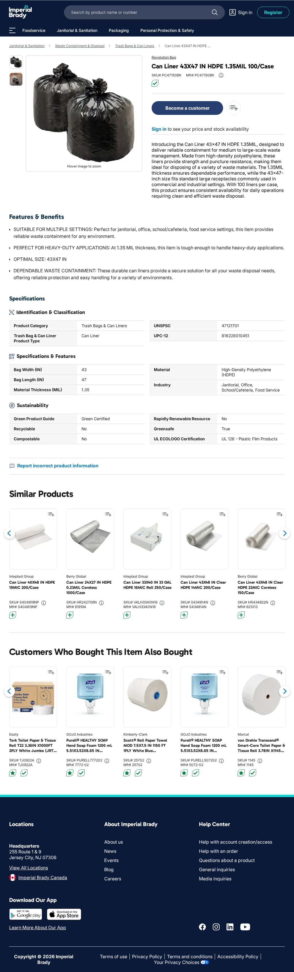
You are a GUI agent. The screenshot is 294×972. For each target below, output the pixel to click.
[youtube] (245, 926)
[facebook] (202, 926)
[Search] (215, 12)
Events (111, 860)
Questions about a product (227, 860)
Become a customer (187, 108)
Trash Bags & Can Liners (134, 46)
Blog (109, 869)
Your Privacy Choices (176, 962)
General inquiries (217, 869)
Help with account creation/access (235, 842)
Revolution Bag (164, 57)
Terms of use (113, 956)
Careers (112, 879)
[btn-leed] (12, 773)
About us (113, 842)
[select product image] (16, 62)
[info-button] (221, 75)
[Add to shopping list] (51, 514)
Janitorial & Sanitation (27, 46)
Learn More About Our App (37, 927)
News (110, 851)
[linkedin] (230, 926)
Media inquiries (215, 879)
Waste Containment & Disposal (80, 46)
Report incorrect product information (57, 465)
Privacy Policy (147, 956)
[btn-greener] (12, 615)
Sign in (159, 129)
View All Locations (28, 868)
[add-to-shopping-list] (234, 108)
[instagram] (216, 926)
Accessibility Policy (237, 956)
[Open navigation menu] (12, 30)
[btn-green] (155, 83)
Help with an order (218, 851)
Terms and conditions (189, 956)
